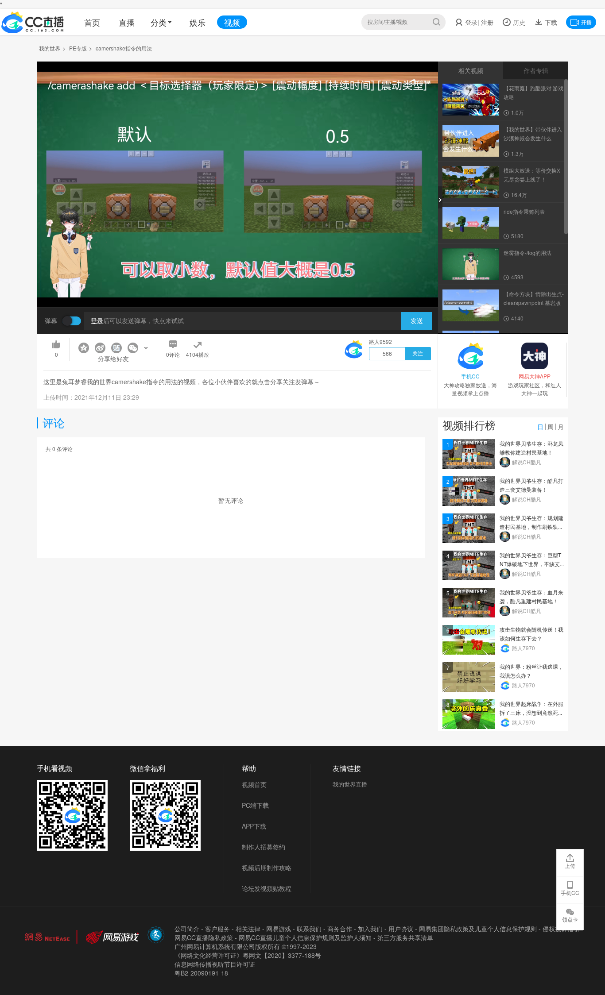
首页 (92, 22)
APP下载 (254, 826)
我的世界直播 (350, 784)
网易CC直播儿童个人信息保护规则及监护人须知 (305, 937)
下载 (550, 22)
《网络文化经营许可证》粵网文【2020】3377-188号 (248, 955)
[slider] (237, 286)
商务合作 (339, 928)
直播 (127, 22)
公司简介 (187, 928)
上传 (570, 865)
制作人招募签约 (263, 847)
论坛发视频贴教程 (266, 888)
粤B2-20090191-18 (201, 972)
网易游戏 (278, 928)
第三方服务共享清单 (405, 937)
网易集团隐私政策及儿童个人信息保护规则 (478, 928)
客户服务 (217, 928)
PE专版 (78, 48)
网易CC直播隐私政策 (204, 937)
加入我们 (370, 928)
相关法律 (248, 928)
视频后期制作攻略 (266, 867)
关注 (417, 354)
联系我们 (309, 928)
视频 (232, 22)
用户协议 (400, 928)
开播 (586, 22)
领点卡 (570, 919)
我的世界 (49, 48)
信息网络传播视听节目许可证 (215, 964)
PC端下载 (255, 805)
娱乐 (198, 22)
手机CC (570, 892)
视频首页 (254, 784)
